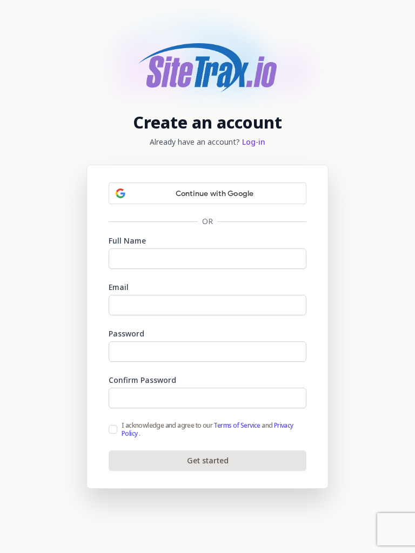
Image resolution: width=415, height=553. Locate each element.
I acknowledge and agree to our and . (207, 429)
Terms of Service (236, 425)
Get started (208, 460)
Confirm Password (142, 380)
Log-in (253, 142)
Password (126, 333)
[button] (207, 193)
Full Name (127, 240)
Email (119, 287)
